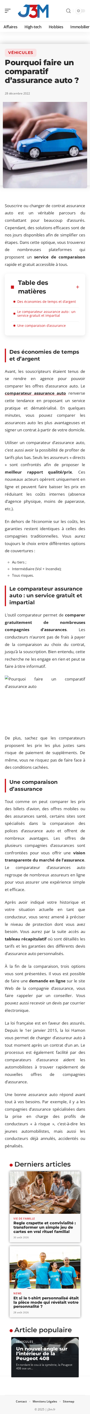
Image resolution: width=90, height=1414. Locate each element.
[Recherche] (68, 11)
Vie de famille (24, 1218)
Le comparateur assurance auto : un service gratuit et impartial (46, 313)
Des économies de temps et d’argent (46, 301)
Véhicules (20, 52)
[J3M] (34, 11)
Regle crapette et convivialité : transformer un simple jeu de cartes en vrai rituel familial (44, 1227)
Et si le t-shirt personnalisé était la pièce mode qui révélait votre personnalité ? (46, 1302)
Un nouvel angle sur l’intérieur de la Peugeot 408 (41, 1353)
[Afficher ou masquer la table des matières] (77, 287)
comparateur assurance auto (35, 393)
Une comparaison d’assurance (41, 325)
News (17, 1293)
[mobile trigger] (9, 11)
